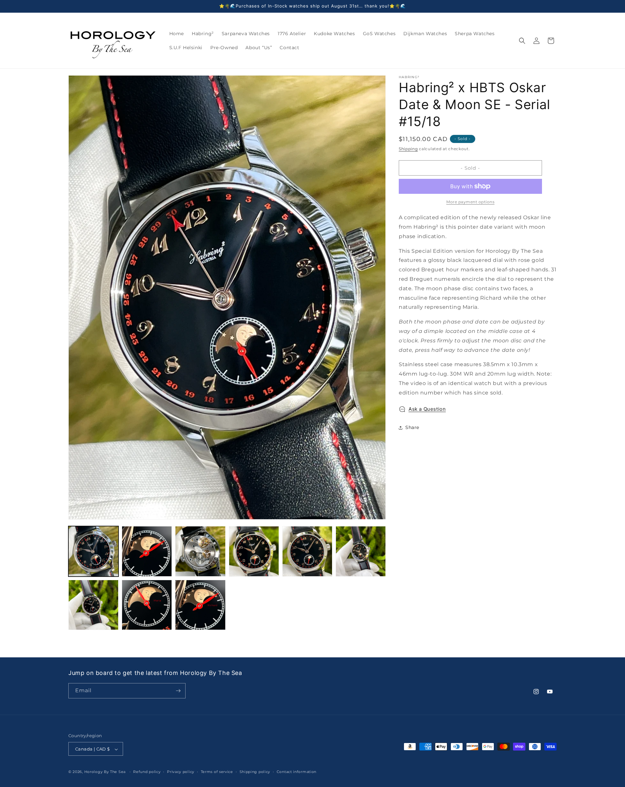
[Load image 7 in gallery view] (93, 605)
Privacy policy (180, 771)
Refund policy (146, 771)
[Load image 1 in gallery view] (93, 551)
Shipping (408, 148)
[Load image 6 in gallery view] (361, 551)
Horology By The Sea (105, 772)
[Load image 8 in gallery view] (147, 605)
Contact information (296, 771)
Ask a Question (427, 409)
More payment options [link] (470, 201)
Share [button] (412, 427)
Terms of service (217, 771)
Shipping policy (255, 771)
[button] (522, 41)
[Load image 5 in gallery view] (307, 551)
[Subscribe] (178, 690)
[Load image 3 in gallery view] (200, 551)
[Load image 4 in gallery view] (254, 551)
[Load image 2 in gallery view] (147, 551)
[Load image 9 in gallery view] (200, 605)
